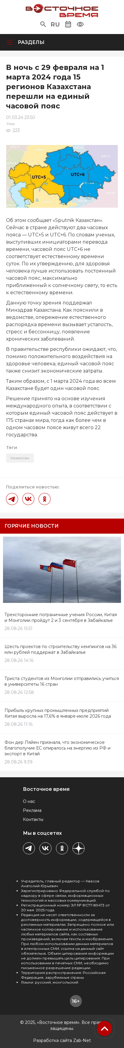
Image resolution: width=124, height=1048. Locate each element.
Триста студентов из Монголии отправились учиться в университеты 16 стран (62, 681)
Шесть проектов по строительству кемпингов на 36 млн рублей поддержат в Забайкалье (60, 649)
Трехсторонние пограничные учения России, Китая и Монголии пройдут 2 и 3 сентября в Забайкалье (61, 617)
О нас (29, 801)
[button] (43, 24)
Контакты (33, 819)
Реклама (32, 810)
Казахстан (20, 458)
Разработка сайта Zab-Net (62, 1040)
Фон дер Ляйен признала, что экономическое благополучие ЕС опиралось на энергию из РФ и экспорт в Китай (57, 748)
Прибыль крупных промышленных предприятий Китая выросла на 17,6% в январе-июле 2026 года (58, 713)
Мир (11, 123)
